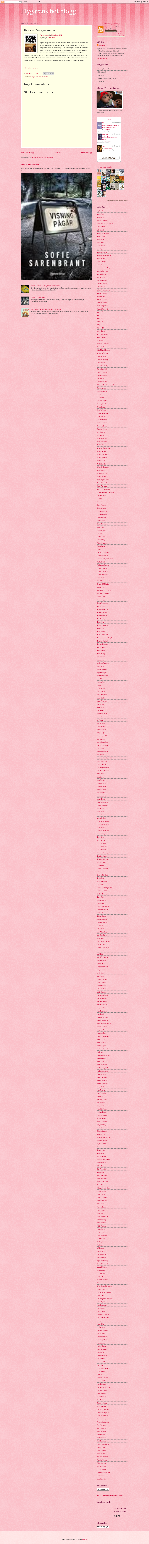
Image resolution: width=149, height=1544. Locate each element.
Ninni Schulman (102, 1175)
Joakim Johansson (102, 745)
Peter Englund (107, 141)
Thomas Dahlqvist (102, 1416)
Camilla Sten (101, 363)
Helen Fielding (101, 631)
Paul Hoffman (101, 1207)
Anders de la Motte (103, 233)
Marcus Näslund (102, 1027)
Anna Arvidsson (102, 252)
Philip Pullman (101, 1226)
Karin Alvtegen (102, 834)
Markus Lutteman (102, 1071)
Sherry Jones (101, 1321)
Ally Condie (101, 230)
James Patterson (102, 701)
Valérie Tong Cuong (103, 1444)
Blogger (84, 1539)
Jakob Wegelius (102, 694)
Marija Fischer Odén (103, 1055)
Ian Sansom (100, 660)
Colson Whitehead (102, 413)
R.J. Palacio (100, 1248)
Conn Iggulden (101, 416)
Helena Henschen (102, 635)
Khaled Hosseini (102, 894)
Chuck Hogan (101, 407)
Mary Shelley (101, 1087)
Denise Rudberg (102, 473)
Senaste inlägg (27, 152)
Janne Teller (100, 717)
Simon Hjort (107, 129)
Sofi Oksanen (101, 1333)
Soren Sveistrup (102, 1349)
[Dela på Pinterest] (53, 73)
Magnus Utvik (101, 1008)
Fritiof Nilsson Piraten (104, 581)
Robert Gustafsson (102, 1280)
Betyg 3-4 (100, 318)
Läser (109, 119)
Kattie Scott (100, 878)
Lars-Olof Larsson (102, 935)
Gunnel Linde (101, 596)
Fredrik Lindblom (102, 571)
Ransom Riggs (101, 1257)
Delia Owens (101, 470)
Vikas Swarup (101, 1463)
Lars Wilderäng (102, 932)
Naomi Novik (101, 1134)
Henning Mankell (102, 641)
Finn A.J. (99, 549)
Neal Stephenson (102, 1140)
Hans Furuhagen (102, 612)
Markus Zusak (101, 1074)
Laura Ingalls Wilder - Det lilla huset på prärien (46, 309)
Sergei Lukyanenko (103, 1314)
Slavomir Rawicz (102, 1330)
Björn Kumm (101, 331)
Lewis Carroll (101, 973)
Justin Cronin (101, 815)
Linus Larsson (101, 982)
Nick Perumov (101, 1156)
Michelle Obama (102, 1115)
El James (99, 499)
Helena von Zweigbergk (104, 638)
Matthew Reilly (102, 1099)
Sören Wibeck (101, 1393)
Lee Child (100, 954)
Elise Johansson (102, 511)
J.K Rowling (101, 688)
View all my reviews (31, 68)
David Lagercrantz (103, 454)
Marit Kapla (100, 1061)
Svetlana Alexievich (103, 1387)
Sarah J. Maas (101, 1311)
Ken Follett (100, 884)
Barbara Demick (102, 302)
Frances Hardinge (102, 555)
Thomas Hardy (101, 1419)
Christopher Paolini (103, 404)
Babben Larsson (102, 299)
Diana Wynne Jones (103, 480)
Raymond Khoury (102, 1261)
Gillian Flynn (101, 587)
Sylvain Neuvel (102, 1390)
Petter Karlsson (102, 1223)
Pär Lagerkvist (101, 1242)
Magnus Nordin (102, 1004)
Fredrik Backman (102, 568)
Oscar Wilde (101, 1185)
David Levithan (102, 457)
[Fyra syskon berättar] (99, 183)
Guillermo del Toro (103, 593)
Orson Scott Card (102, 1182)
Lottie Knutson (101, 992)
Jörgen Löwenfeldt (103, 821)
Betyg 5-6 (100, 321)
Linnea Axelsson (102, 979)
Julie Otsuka (101, 812)
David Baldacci (102, 451)
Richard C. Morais (102, 1264)
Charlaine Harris (102, 391)
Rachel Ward (101, 1251)
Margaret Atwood (102, 1030)
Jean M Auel (101, 723)
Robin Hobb (101, 1289)
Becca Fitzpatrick (102, 306)
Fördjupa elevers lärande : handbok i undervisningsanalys (111, 125)
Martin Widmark (102, 1083)
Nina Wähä (100, 1172)
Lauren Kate (101, 944)
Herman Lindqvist (102, 644)
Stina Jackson (101, 1371)
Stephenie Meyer (102, 1362)
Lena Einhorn (101, 963)
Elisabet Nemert (102, 508)
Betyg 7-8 (100, 325)
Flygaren (107, 27)
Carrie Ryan (100, 378)
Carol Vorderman (102, 372)
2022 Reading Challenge (111, 23)
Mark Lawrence (102, 1064)
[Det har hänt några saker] (99, 175)
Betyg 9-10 (100, 328)
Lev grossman (101, 970)
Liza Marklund (101, 989)
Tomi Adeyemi (101, 1428)
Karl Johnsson (101, 849)
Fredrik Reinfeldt (102, 574)
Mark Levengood (102, 1068)
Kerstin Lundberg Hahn (104, 887)
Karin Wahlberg (102, 846)
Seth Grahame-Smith (103, 1317)
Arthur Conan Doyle (103, 290)
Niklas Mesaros (102, 1166)
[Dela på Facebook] (51, 73)
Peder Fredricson (102, 1216)
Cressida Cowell (102, 429)
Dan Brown (100, 435)
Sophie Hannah (102, 1346)
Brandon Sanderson (103, 344)
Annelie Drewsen (102, 271)
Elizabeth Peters (102, 514)
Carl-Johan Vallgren (103, 366)
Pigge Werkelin (102, 1235)
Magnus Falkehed (102, 1001)
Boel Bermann (101, 337)
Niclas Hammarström (103, 1159)
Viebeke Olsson (102, 1460)
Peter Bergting (101, 1219)
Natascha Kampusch (103, 1137)
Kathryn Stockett (102, 875)
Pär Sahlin (100, 1245)
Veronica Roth (101, 1447)
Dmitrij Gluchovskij (103, 489)
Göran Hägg (101, 600)
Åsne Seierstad (101, 1479)
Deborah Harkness (102, 467)
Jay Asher (100, 720)
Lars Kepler (100, 928)
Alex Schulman (102, 220)
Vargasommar (44, 35)
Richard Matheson (102, 1267)
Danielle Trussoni (102, 445)
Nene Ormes (101, 1150)
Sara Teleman (101, 1308)
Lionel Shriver (101, 985)
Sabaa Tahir (100, 1295)
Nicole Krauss (101, 1162)
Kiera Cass (100, 897)
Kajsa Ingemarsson (103, 824)
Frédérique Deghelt (103, 565)
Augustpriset (101, 296)
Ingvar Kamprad (102, 672)
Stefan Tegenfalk (102, 1355)
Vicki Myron (101, 1453)
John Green (100, 777)
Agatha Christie (102, 211)
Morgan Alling (101, 1125)
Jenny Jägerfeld (102, 736)
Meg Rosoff (100, 1106)
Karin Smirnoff (102, 843)
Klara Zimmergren (103, 906)
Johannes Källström (103, 770)
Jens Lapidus (101, 739)
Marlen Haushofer (102, 1077)
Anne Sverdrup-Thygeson (105, 268)
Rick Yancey (101, 1273)
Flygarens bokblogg (48, 10)
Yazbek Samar (101, 1469)
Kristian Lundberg (102, 910)
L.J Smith (100, 925)
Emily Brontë (101, 521)
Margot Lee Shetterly (103, 1036)
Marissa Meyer (101, 1058)
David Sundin (101, 464)
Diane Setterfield (102, 483)
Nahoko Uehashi (102, 1131)
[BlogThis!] (46, 73)
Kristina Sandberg (102, 922)
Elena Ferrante (101, 505)
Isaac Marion (101, 679)
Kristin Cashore (102, 913)
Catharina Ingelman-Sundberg (106, 385)
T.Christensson (101, 1397)
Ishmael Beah (101, 682)
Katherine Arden (102, 872)
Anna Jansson (101, 258)
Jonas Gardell (101, 793)
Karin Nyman (101, 840)
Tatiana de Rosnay (102, 1403)
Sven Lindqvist (101, 1384)
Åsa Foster (100, 1476)
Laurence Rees (101, 951)
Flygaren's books (104, 166)
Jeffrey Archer (101, 729)
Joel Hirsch (100, 755)
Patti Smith (100, 1204)
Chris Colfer (101, 397)
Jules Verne (100, 808)
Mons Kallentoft (102, 1121)
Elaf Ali (99, 502)
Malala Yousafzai (102, 1020)
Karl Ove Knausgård (103, 853)
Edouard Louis (101, 495)
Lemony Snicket (102, 960)
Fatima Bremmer (102, 543)
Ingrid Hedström (102, 669)
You (103, 146)
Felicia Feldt (101, 546)
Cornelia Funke (102, 423)
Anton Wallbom (102, 274)
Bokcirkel (100, 340)
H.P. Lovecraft (101, 606)
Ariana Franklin (102, 280)
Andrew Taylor (101, 239)
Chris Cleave (101, 394)
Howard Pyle (101, 650)
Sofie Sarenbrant (102, 1336)
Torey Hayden (101, 1431)
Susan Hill (100, 1374)
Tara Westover (101, 1400)
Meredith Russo (102, 1109)
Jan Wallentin (101, 707)
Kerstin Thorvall (102, 891)
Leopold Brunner (102, 966)
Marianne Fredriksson (104, 1049)
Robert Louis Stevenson (104, 1286)
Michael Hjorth (102, 1112)
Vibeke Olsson (101, 1450)
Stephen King (101, 1359)
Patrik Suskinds (102, 1200)
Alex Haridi (100, 217)
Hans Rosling (101, 619)
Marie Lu (100, 1052)
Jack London (101, 691)
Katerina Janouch (102, 868)
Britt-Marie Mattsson (103, 350)
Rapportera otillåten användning (110, 1495)
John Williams (101, 789)
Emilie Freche (101, 517)
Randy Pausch (101, 1254)
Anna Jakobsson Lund (104, 255)
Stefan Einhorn (101, 1352)
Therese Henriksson (103, 1409)
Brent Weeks (101, 347)
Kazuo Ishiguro (102, 881)
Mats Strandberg (102, 1093)
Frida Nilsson (101, 578)
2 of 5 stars (51, 37)
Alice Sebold (101, 227)
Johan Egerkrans (102, 761)
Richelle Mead (101, 1270)
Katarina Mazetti (102, 856)
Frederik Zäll (101, 562)
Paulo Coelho (101, 1210)
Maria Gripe (101, 1039)
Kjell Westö (100, 903)
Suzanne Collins (102, 1381)
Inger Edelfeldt (101, 666)
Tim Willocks (101, 1425)
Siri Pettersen (101, 1327)
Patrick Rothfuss (102, 1197)
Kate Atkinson (101, 862)
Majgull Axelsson (102, 1017)
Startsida (57, 152)
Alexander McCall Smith (105, 223)
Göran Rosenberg (102, 603)
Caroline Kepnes (108, 148)
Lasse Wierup (101, 938)
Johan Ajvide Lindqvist (104, 758)
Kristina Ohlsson (102, 919)
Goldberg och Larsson (104, 590)
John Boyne (100, 774)
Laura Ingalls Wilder (103, 941)
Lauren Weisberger (103, 948)
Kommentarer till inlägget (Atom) (43, 157)
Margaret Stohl (101, 1033)
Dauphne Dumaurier (103, 448)
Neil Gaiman (101, 1147)
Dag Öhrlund (101, 432)
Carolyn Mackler (102, 375)
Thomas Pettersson (103, 1422)
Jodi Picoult (100, 748)
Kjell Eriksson (101, 900)
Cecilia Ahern (101, 388)
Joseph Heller (101, 799)
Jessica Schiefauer (102, 742)
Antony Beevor (102, 277)
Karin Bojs (100, 837)
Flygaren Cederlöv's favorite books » (117, 200)
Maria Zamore (101, 1042)
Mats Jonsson (101, 1090)
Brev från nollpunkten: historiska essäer (109, 136)
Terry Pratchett (101, 1406)
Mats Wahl (100, 1096)
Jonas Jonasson (101, 796)
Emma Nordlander (103, 524)
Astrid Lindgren (102, 293)
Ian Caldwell (101, 657)
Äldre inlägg (86, 152)
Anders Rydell (101, 236)
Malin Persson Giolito (104, 1023)
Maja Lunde (100, 1014)
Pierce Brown (101, 1232)
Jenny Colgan (101, 732)
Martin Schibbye (102, 1080)
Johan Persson (101, 764)
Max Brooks (101, 1102)
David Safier (101, 460)
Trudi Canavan (101, 1438)
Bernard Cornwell (102, 309)
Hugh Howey (101, 653)
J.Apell (99, 685)
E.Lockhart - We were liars (105, 492)
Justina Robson (101, 818)
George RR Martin (103, 584)
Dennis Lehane (101, 476)
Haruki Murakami (102, 625)
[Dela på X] (49, 73)
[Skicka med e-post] (44, 73)
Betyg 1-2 (100, 312)
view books (121, 35)
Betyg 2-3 (33, 77)
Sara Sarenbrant (102, 1305)
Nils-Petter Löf (101, 1169)
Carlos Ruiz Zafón (102, 369)
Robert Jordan (101, 1283)
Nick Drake (100, 1153)
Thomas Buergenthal (103, 1412)
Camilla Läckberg (102, 359)
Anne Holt (100, 265)
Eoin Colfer (100, 527)
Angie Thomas (101, 246)
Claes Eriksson (101, 410)
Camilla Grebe (101, 356)
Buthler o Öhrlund (102, 353)
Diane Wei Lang (102, 486)
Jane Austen (100, 710)
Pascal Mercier (101, 1191)
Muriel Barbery (102, 1128)
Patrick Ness (101, 1194)
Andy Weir (100, 242)
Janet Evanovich (102, 714)
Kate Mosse (100, 865)
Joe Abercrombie (102, 751)
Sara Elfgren (101, 1302)
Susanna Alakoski (102, 1377)
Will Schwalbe (101, 1466)
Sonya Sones (101, 1343)
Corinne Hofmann (102, 419)
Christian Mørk (102, 401)
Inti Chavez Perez (102, 676)
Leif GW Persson (102, 957)
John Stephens (101, 786)
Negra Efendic (101, 1144)
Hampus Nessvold (102, 609)
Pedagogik (100, 1213)
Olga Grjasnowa (102, 1178)
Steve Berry (100, 1365)
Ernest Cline (101, 536)
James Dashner (101, 698)
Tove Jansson (101, 1434)
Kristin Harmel (101, 916)
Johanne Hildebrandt (103, 767)
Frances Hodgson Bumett (105, 559)
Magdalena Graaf (102, 995)
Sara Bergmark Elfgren (104, 1298)
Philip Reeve (101, 1229)
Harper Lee (100, 622)
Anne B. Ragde (101, 261)
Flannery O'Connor (103, 552)
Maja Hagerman (102, 1011)
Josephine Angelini (103, 802)
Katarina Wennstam (103, 859)
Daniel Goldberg (102, 438)
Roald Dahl (100, 1276)
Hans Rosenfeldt (56, 35)
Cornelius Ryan (102, 426)
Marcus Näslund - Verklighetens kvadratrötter (45, 286)
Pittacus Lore (101, 1238)
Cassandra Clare (102, 381)
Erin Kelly (100, 533)
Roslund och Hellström (104, 1292)
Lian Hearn (100, 976)
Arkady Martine (102, 283)
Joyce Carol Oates (102, 805)
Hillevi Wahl (101, 647)
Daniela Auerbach (102, 442)
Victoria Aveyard (102, 1457)
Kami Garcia (101, 827)
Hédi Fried (100, 628)
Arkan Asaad (101, 287)
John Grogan (101, 780)
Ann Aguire (100, 249)
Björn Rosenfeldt (102, 334)
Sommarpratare (102, 1340)
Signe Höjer (100, 1324)
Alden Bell (100, 214)
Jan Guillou (100, 704)
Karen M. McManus (103, 830)
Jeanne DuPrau (101, 726)
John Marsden (101, 783)
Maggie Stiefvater (102, 998)
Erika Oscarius (101, 530)
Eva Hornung (101, 540)
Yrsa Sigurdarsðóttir (103, 1472)
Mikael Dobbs (101, 1118)
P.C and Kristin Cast (103, 1188)
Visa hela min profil (103, 58)
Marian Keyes (101, 1046)
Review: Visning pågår (30, 164)
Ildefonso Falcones (103, 663)
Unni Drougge (101, 1441)
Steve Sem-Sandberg (103, 1368)
